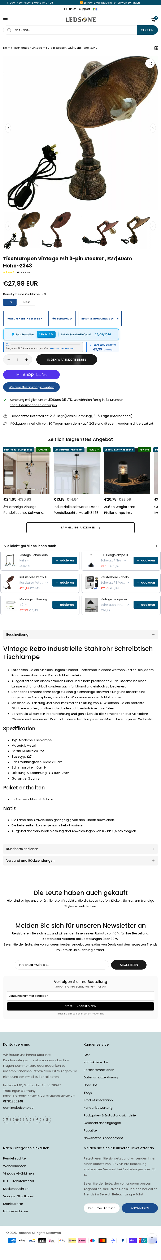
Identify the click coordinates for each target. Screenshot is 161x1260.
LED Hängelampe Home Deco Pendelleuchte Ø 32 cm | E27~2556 (116, 555)
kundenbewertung (98, 1107)
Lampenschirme (15, 1211)
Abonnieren (129, 964)
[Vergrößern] (150, 63)
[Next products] (156, 546)
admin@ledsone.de (18, 1107)
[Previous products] (147, 546)
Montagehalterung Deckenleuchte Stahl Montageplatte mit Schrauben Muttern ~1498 (34, 599)
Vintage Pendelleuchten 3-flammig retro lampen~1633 (34, 555)
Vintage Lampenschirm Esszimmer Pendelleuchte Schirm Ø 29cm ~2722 (116, 599)
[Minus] (8, 359)
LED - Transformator (18, 1181)
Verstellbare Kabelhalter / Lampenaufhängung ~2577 (116, 577)
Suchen (147, 30)
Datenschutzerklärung (101, 1077)
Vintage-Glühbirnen (18, 1173)
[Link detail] (7, 1119)
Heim (6, 48)
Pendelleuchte (14, 1158)
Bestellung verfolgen (80, 1006)
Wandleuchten (14, 1166)
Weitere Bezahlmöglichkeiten (31, 387)
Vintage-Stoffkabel (18, 1196)
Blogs (88, 1092)
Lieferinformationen (99, 1070)
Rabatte (90, 1130)
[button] (153, 128)
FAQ (87, 1055)
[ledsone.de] (80, 19)
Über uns (90, 1085)
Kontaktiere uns (96, 1062)
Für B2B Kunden (62, 318)
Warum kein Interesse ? (24, 318)
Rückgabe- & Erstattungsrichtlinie (110, 1115)
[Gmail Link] (95, 9)
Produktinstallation (98, 1100)
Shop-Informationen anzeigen (33, 405)
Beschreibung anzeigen (97, 318)
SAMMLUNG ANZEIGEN (77, 527)
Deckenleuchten (16, 1188)
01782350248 (13, 1101)
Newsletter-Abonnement (103, 1138)
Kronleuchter (13, 1203)
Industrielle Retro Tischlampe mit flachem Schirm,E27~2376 (34, 577)
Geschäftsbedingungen (102, 1123)
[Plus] (26, 359)
